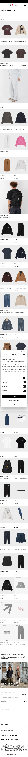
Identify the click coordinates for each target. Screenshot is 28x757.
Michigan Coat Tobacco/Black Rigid (6, 288)
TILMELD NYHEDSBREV (14, 752)
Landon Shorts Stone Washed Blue (20, 549)
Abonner (24, 694)
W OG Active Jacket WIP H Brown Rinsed (20, 288)
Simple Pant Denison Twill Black (20, 644)
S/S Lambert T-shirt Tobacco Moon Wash (20, 65)
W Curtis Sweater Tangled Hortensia (20, 153)
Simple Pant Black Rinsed (19, 573)
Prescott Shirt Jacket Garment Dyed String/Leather (20, 312)
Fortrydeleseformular (8, 722)
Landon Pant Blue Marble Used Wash (6, 312)
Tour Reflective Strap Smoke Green (6, 644)
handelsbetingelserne (13, 697)
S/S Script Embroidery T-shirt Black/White (20, 454)
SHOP (2, 686)
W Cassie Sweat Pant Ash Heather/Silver (6, 153)
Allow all (14, 396)
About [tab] (23, 354)
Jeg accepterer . (10, 697)
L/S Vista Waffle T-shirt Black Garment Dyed (6, 129)
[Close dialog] (25, 725)
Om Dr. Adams (5, 714)
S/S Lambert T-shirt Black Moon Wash (6, 65)
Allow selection (14, 400)
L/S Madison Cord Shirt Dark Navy (20, 129)
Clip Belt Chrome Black (5, 620)
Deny (14, 404)
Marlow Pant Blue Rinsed (5, 549)
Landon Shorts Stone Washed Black (6, 573)
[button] (2, 5)
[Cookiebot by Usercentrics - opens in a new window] (20, 351)
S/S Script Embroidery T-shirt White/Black (6, 454)
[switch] (24, 382)
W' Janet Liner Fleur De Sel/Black (20, 41)
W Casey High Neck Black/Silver (6, 241)
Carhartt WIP (4, 104)
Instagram (4, 701)
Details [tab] (14, 354)
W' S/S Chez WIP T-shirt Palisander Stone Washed (6, 41)
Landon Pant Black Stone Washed (20, 478)
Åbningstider (5, 709)
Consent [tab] (5, 354)
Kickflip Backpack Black (5, 217)
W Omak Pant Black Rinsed (19, 241)
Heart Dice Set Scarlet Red (19, 620)
